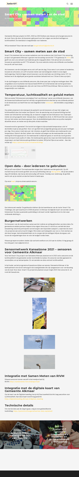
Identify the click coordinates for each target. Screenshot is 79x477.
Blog (27, 18)
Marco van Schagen (14, 18)
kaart (13, 181)
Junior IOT (12, 4)
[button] (71, 4)
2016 (68, 57)
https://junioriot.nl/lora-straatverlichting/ (28, 142)
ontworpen (50, 103)
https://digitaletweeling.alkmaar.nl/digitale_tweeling (24, 399)
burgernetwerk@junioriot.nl (44, 46)
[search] (67, 4)
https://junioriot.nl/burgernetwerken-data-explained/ (33, 411)
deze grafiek (56, 172)
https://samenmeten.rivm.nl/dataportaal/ (25, 382)
